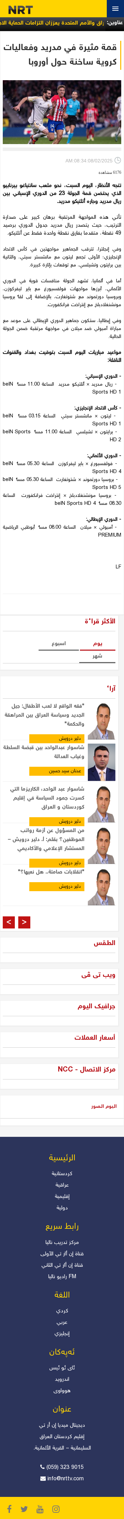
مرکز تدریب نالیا (62, 1243)
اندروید (62, 1380)
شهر (97, 656)
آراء (110, 689)
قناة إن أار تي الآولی (62, 1254)
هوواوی (62, 1391)
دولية (62, 1208)
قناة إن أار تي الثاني (62, 1266)
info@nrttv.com (66, 1479)
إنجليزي (62, 1334)
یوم (97, 644)
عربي (62, 1323)
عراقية (62, 1185)
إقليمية (62, 1197)
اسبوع (59, 644)
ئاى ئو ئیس (62, 1368)
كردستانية (62, 1174)
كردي (62, 1311)
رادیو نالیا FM (62, 1277)
